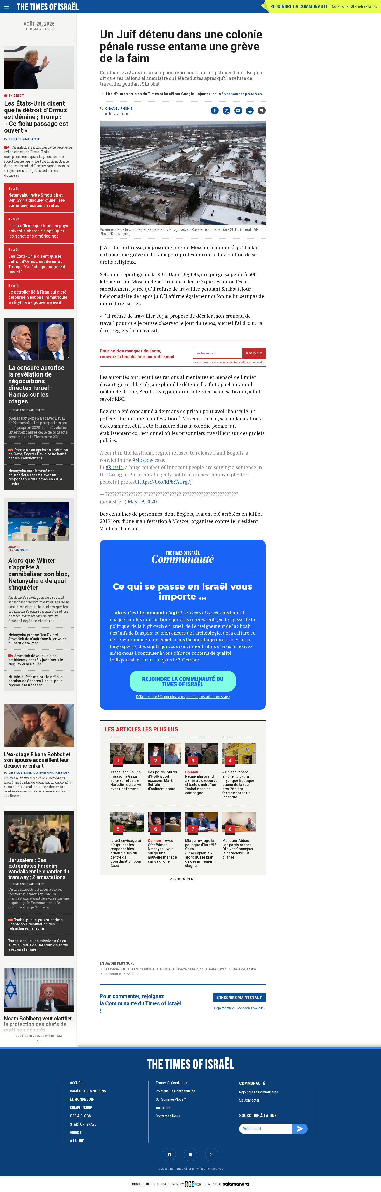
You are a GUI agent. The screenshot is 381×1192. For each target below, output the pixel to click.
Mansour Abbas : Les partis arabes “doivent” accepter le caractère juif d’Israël (238, 849)
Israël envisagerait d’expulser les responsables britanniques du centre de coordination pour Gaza (126, 853)
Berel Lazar (217, 969)
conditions (244, 362)
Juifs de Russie (142, 969)
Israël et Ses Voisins (88, 1091)
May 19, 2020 (142, 501)
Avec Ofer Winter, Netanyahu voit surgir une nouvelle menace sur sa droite (162, 851)
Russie (165, 969)
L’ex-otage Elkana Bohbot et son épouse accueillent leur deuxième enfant (37, 760)
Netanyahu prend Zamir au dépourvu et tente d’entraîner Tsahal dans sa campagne (201, 782)
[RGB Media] (194, 1184)
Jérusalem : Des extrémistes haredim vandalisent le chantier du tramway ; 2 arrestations (38, 868)
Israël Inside (81, 1108)
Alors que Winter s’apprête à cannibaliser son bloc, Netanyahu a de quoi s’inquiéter (38, 574)
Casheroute (112, 974)
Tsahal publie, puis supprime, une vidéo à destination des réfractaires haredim (35, 924)
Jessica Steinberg (22, 772)
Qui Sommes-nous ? (171, 1099)
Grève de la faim (244, 969)
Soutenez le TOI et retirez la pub (354, 6)
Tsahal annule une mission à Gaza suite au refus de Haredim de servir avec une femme (126, 780)
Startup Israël (83, 1124)
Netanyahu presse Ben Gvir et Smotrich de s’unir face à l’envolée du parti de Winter (37, 639)
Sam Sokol (21, 550)
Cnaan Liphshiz (118, 108)
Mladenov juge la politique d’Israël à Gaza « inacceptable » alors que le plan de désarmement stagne (201, 853)
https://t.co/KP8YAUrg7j (165, 481)
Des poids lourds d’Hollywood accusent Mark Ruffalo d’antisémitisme (162, 780)
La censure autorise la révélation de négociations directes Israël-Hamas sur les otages (36, 384)
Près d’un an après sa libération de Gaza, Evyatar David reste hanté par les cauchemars (38, 454)
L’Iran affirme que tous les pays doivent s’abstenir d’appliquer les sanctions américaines (38, 231)
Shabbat (133, 974)
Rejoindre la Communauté (299, 6)
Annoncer (163, 1108)
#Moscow (142, 460)
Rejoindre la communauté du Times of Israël (183, 681)
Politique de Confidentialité (175, 1091)
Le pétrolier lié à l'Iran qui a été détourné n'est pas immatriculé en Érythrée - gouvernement (37, 297)
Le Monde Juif (114, 969)
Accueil (76, 1083)
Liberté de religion (189, 969)
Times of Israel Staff (24, 139)
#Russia (114, 467)
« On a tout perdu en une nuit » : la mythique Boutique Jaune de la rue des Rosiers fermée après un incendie (238, 784)
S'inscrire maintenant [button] (239, 997)
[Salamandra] (236, 1184)
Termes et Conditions (171, 1083)
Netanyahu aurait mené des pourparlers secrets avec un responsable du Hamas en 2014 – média (36, 477)
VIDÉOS (75, 1133)
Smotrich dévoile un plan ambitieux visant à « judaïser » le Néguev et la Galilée (35, 660)
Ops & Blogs (80, 1116)
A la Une (77, 1141)
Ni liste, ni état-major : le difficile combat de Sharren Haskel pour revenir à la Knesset (35, 681)
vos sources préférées (243, 94)
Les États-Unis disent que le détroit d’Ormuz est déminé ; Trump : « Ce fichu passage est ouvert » (36, 117)
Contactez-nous (168, 1116)
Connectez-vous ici (250, 1008)
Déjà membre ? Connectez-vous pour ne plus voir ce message (183, 696)
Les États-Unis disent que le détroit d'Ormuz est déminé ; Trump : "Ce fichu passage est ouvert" (36, 264)
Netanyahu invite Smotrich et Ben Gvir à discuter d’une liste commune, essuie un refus (36, 200)
